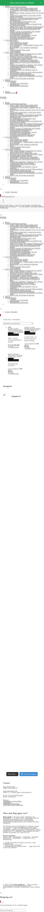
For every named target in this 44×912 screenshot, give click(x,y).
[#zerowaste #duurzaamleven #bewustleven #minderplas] (22, 575)
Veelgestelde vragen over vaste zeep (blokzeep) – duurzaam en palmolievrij (24, 60)
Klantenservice (10, 81)
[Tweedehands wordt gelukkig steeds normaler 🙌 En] (22, 537)
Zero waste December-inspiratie (22, 78)
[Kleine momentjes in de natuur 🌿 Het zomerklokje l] (22, 654)
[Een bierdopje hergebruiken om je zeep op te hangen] (22, 765)
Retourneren (14, 85)
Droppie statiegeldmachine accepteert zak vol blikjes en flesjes (26, 24)
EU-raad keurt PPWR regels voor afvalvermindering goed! (23, 22)
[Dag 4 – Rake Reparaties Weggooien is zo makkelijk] (22, 475)
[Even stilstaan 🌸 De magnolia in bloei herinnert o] (22, 558)
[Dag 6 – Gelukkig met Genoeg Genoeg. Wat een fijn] (22, 432)
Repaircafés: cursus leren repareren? (24, 9)
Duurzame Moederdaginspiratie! (22, 75)
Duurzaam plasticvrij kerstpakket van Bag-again (26, 76)
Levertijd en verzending (19, 83)
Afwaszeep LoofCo (13, 364)
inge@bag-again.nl (10, 788)
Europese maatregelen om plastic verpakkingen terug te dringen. (22, 38)
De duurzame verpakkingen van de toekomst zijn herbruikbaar (23, 35)
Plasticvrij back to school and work (23, 56)
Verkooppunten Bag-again (20, 50)
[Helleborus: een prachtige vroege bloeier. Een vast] (22, 751)
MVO (12, 49)
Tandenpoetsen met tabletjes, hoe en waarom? (24, 70)
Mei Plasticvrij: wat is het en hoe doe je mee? (25, 63)
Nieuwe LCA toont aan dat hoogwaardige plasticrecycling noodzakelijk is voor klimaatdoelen (26, 19)
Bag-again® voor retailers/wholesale (24, 47)
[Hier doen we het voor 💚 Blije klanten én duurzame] (22, 590)
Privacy (6, 800)
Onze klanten (15, 51)
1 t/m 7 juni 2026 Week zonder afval (24, 8)
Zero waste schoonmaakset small (14, 340)
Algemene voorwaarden (12, 801)
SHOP (7, 80)
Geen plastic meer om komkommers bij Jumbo (25, 29)
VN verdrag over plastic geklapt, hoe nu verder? (25, 11)
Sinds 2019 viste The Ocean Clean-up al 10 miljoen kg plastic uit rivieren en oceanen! (26, 27)
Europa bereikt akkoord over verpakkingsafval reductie (21, 33)
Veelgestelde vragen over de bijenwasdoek (26, 72)
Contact (13, 82)
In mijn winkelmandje (13, 334)
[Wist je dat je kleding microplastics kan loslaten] (22, 734)
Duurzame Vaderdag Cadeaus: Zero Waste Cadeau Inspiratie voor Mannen (26, 65)
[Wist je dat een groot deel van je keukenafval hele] (22, 632)
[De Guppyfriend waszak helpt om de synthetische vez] (22, 690)
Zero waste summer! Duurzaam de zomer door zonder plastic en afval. (26, 54)
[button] (9, 351)
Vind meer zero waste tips (13, 805)
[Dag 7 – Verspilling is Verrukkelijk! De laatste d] (22, 412)
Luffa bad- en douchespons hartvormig (30, 339)
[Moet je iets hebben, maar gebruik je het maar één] (22, 518)
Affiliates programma (11, 804)
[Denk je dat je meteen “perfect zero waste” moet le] (22, 611)
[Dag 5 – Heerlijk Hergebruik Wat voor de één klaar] (22, 455)
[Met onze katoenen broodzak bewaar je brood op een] (22, 711)
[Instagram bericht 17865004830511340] (22, 758)
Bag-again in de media (18, 44)
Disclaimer (7, 802)
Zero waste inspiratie (13, 52)
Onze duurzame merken (19, 43)
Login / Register (11, 192)
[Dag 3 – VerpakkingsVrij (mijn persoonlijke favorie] (22, 496)
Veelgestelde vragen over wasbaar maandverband (23, 68)
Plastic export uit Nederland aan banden (25, 31)
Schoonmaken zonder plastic (21, 59)
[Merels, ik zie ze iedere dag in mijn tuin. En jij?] (22, 673)
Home (7, 102)
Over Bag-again (11, 40)
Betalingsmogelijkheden (19, 86)
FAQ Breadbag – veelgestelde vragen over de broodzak (26, 45)
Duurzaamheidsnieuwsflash (15, 7)
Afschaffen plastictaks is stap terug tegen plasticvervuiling (25, 16)
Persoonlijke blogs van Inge (20, 73)
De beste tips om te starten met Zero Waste (26, 57)
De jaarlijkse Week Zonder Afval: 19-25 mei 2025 (27, 13)
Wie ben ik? (14, 41)
